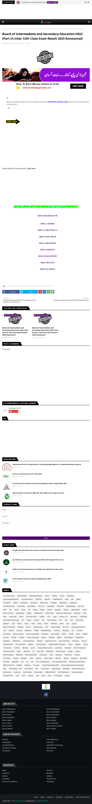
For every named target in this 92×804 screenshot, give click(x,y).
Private (62, 596)
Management (38, 613)
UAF (66, 620)
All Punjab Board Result (26, 286)
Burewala (27, 651)
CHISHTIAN (83, 617)
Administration (22, 596)
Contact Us (6, 773)
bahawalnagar (70, 606)
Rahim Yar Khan (8, 613)
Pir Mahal (6, 662)
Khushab (51, 637)
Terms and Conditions (9, 782)
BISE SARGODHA (47, 243)
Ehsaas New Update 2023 (50, 665)
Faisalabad (23, 603)
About (42, 797)
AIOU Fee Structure (79, 648)
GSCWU (13, 637)
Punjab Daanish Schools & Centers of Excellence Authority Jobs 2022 (38, 550)
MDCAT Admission (9, 627)
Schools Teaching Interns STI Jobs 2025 (27, 474)
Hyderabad (79, 620)
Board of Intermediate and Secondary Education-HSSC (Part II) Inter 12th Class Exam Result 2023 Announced (15, 331)
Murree (28, 627)
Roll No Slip (12, 617)
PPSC (5, 610)
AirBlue (85, 634)
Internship (50, 742)
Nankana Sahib (8, 644)
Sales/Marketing (46, 630)
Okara (85, 610)
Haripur (84, 641)
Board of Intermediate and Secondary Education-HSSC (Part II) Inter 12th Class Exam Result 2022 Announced (45, 331)
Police (23, 610)
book (43, 676)
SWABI (36, 630)
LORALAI (17, 648)
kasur (78, 634)
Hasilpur (21, 637)
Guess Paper (45, 669)
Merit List (81, 606)
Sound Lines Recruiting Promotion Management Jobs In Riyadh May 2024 (40, 483)
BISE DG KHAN (47, 269)
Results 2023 (11, 29)
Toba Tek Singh (41, 644)
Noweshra (28, 630)
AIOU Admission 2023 (59, 662)
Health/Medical (57, 599)
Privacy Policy (51, 779)
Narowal (19, 630)
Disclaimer (5, 779)
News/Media (31, 606)
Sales (51, 655)
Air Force (66, 627)
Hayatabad (49, 651)
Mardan (36, 620)
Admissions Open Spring (77, 662)
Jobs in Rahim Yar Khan (54, 726)
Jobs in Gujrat (6, 715)
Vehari (70, 644)
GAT (36, 669)
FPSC (84, 613)
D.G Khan (79, 630)
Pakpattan (6, 641)
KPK (72, 599)
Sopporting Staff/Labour (11, 599)
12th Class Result (12, 286)
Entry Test (40, 651)
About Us (50, 770)
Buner (19, 651)
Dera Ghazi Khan (31, 617)
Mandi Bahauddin (31, 655)
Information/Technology (11, 620)
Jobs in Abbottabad (8, 709)
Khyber (59, 637)
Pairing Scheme (8, 676)
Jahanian (38, 658)
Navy (5, 617)
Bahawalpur (63, 603)
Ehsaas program (18, 634)
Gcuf (67, 624)
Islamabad (70, 596)
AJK (29, 610)
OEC (46, 627)
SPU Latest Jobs (20, 644)
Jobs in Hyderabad (53, 715)
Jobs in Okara (6, 723)
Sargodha (58, 610)
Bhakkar (19, 665)
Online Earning (55, 627)
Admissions (34, 603)
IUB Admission (60, 651)
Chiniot (85, 644)
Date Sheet (6, 634)
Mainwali (25, 648)
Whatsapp (65, 630)
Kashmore (17, 672)
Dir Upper (36, 665)
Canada (15, 658)
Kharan (66, 658)
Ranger (29, 620)
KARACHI (47, 599)
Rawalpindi (73, 603)
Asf (73, 630)
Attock (21, 617)
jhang (39, 624)
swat (13, 624)
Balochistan (44, 603)
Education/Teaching (36, 596)
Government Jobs (8, 596)
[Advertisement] (46, 12)
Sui (27, 662)
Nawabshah (79, 637)
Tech (60, 620)
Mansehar (74, 658)
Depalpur (24, 658)
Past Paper (50, 782)
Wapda (49, 610)
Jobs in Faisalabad (8, 712)
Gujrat (26, 624)
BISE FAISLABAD (47, 237)
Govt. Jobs (50, 751)
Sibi (22, 662)
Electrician (76, 641)
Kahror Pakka (48, 658)
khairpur (40, 641)
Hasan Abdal (56, 669)
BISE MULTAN (48, 263)
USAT (23, 676)
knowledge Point (9, 43)
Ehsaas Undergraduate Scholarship (72, 665)
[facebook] (46, 694)
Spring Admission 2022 (45, 648)
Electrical (5, 739)
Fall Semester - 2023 (15, 669)
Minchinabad (39, 672)
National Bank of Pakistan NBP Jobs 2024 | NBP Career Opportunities (38, 493)
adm (37, 676)
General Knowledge (32, 634)
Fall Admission (51, 620)
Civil (4, 630)
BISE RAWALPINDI (48, 256)
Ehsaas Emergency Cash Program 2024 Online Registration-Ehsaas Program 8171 (48, 2)
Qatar (55, 617)
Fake (4, 669)
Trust (17, 676)
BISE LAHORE (48, 224)
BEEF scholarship (8, 665)
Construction (7, 648)
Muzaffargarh (68, 637)
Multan (15, 603)
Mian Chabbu (27, 672)
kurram (67, 676)
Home (4, 29)
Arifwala (77, 655)
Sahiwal (66, 610)
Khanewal (54, 624)
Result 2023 (38, 286)
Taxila (33, 624)
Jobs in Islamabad (8, 717)
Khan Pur (58, 658)
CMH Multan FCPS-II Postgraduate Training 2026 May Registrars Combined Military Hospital (47, 464)
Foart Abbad (29, 669)
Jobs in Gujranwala (53, 712)
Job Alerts (50, 773)
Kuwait (70, 651)
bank (66, 599)
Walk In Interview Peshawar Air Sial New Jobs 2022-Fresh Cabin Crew (38, 569)
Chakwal (77, 644)
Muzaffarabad (38, 627)
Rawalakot (15, 662)
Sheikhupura (16, 641)
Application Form (50, 641)
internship (60, 606)
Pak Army (41, 606)
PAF (23, 620)
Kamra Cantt (7, 672)
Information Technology (55, 745)
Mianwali (20, 627)
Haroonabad (55, 634)
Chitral (46, 624)
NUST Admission (63, 672)
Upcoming (73, 617)
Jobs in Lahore (7, 720)
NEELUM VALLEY (51, 672)
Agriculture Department (63, 613)
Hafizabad (45, 634)
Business (27, 665)
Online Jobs (43, 655)
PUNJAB (54, 596)
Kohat (62, 624)
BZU (71, 620)
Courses (6, 637)
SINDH (78, 599)
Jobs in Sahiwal (7, 729)
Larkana (77, 651)
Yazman (30, 676)
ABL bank (68, 648)
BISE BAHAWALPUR (47, 216)
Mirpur (64, 634)
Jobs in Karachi (52, 717)
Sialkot (42, 610)
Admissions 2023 (8, 651)
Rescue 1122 (64, 617)
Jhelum (44, 637)
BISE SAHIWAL (47, 250)
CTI (33, 651)
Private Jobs (6, 751)
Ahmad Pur (68, 655)
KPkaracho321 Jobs (78, 669)
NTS (43, 620)
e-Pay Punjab (58, 676)
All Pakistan (7, 603)
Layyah (74, 624)
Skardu (71, 634)
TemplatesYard (19, 801)
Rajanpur (6, 624)
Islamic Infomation (33, 637)
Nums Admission (77, 672)
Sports (33, 648)
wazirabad (58, 648)
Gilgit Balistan (75, 610)
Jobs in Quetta (7, 726)
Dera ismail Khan (64, 641)
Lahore (47, 596)
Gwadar (11, 630)
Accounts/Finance (27, 599)
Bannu (20, 624)
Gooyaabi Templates (41, 801)
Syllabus (30, 644)
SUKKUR (42, 617)
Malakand (19, 655)
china (49, 676)
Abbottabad (20, 613)
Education (77, 613)
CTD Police (6, 658)
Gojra (31, 658)
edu (32, 662)
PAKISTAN (38, 599)
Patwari (29, 613)
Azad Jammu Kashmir (78, 627)
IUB (10, 610)
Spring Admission (28, 641)
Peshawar (54, 603)
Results (35, 610)
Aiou (48, 617)
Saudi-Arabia (49, 613)
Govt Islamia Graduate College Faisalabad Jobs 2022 (32, 579)
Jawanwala (66, 669)
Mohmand (83, 658)
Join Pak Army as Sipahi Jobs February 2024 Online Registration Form (38, 560)
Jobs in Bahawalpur (53, 709)
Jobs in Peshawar (52, 723)
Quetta (16, 610)
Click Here (31, 169)
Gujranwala (50, 606)
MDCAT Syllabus (8, 655)
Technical (57, 630)
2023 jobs (59, 655)
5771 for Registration (43, 662)
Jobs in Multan (51, 720)
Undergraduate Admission (57, 644)
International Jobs (9, 606)
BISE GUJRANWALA (48, 230)
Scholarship (21, 606)
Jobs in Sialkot (51, 729)
